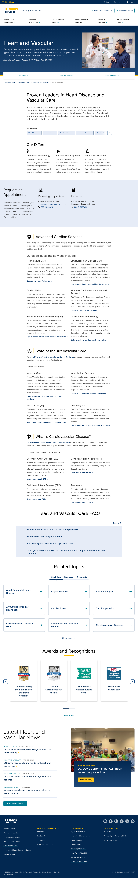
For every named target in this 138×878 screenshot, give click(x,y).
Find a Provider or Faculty (80, 836)
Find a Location (112, 75)
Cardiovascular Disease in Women (69, 625)
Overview (23, 75)
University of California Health (115, 836)
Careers (117, 2)
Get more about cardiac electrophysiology (89, 340)
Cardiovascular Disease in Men (24, 625)
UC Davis (107, 831)
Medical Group (9, 854)
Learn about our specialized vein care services (91, 425)
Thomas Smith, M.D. (30, 60)
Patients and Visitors (24, 82)
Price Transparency (78, 857)
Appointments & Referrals (81, 21)
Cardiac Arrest (69, 608)
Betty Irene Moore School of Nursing (17, 850)
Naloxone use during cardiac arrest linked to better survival (26, 791)
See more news (15, 803)
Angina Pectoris (69, 591)
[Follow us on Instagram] (126, 821)
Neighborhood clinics (11, 841)
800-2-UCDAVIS (80, 207)
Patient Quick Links (126, 10)
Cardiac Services (66, 133)
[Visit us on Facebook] (110, 821)
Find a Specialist (67, 75)
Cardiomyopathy (114, 608)
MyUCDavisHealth (78, 831)
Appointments (50, 133)
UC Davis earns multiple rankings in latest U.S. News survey (27, 751)
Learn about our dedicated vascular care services (44, 397)
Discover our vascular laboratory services (89, 393)
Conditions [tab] (56, 577)
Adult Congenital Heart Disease (24, 591)
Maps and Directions (45, 844)
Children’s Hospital (10, 833)
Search (131, 2)
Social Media (42, 840)
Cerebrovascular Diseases (114, 625)
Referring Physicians (78, 849)
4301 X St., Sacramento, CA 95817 (123, 872)
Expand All (117, 523)
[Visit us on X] (121, 821)
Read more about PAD (36, 499)
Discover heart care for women (84, 310)
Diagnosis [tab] (68, 577)
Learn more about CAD (37, 479)
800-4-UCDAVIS (47, 207)
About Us (40, 831)
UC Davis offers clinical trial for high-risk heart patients (27, 778)
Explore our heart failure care (39, 281)
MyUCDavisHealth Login (101, 10)
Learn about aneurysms (81, 502)
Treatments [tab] (82, 577)
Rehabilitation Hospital (12, 837)
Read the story (86, 779)
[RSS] (132, 821)
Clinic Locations (77, 840)
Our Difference (34, 133)
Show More (69, 638)
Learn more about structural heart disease (89, 284)
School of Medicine (10, 846)
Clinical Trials (76, 844)
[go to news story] (103, 750)
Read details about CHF (81, 472)
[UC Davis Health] (11, 821)
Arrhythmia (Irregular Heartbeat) (24, 608)
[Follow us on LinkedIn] (115, 821)
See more (69, 715)
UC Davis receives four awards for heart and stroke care (27, 764)
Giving (106, 2)
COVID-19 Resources (79, 861)
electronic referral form (50, 204)
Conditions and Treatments (41, 82)
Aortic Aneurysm (114, 591)
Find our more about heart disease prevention (47, 336)
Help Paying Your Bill (79, 853)
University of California (113, 840)
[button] (5, 681)
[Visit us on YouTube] (105, 821)
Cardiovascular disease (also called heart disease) (48, 442)
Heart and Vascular (12, 760)
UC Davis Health (10, 82)
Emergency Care (10, 787)
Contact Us (41, 836)
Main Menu (8, 2)
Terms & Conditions (39, 872)
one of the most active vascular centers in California (51, 357)
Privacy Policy (52, 872)
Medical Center (10, 746)
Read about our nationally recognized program (47, 422)
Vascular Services (85, 133)
